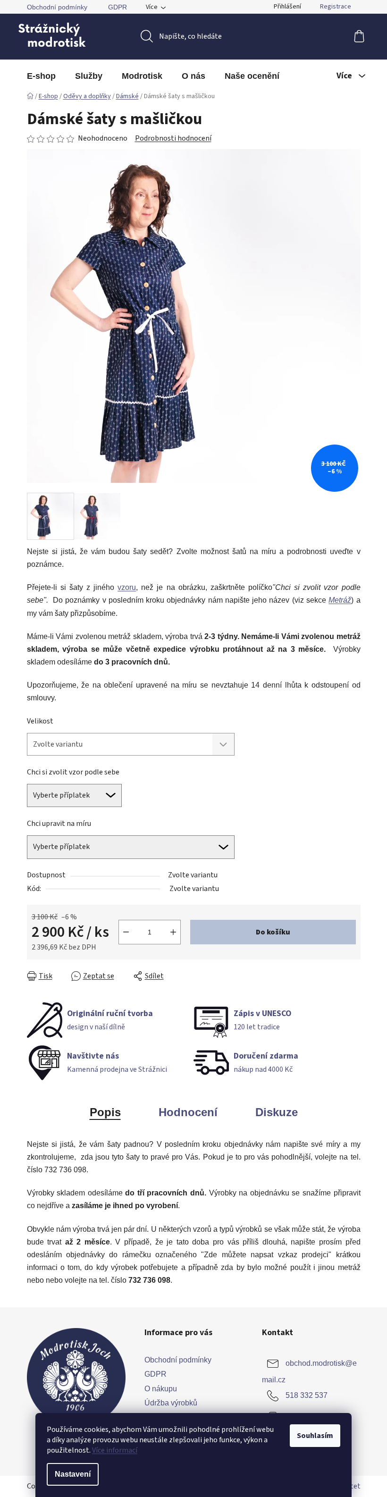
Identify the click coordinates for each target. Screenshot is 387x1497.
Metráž (339, 600)
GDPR (117, 7)
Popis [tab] (105, 1112)
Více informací (114, 1450)
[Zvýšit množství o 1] (173, 932)
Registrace (335, 6)
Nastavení (73, 1474)
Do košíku (273, 932)
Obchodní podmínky (57, 7)
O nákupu (160, 1389)
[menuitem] (41, 76)
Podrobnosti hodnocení (173, 138)
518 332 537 (307, 1396)
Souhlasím (315, 1435)
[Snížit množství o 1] (126, 932)
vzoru (127, 587)
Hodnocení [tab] (188, 1112)
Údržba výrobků (170, 1403)
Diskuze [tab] (276, 1112)
